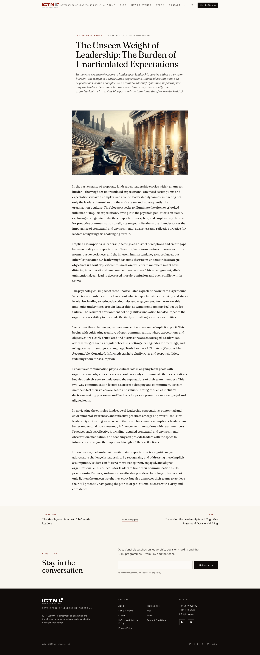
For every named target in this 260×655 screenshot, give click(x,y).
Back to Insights (130, 519)
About (111, 5)
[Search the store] (184, 5)
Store (160, 5)
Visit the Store (208, 5)
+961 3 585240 (187, 610)
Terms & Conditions (156, 620)
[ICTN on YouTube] (191, 622)
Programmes (153, 605)
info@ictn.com (186, 614)
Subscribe (206, 565)
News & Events (141, 5)
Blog (123, 5)
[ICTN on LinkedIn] (182, 622)
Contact (174, 5)
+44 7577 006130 (188, 605)
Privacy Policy (155, 573)
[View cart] (192, 5)
